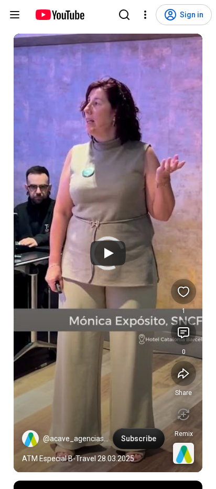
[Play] (108, 253)
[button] (30, 438)
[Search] (124, 14)
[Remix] (183, 414)
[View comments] (183, 332)
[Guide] (14, 14)
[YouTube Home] (59, 14)
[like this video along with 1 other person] (183, 291)
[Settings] (145, 14)
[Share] (183, 373)
